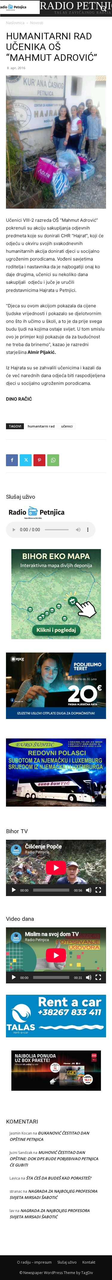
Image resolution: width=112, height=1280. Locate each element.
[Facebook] (12, 460)
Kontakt (88, 1262)
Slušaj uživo (67, 1262)
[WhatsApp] (53, 460)
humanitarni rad (41, 426)
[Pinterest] (39, 460)
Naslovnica (15, 22)
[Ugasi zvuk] (89, 890)
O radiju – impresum (34, 1262)
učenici (67, 426)
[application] (56, 868)
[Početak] (14, 890)
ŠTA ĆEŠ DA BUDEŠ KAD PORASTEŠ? (58, 1178)
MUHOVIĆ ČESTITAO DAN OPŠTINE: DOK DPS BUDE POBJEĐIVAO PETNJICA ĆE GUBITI (54, 1159)
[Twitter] (26, 460)
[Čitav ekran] (98, 890)
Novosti (36, 22)
